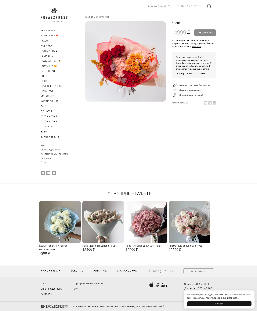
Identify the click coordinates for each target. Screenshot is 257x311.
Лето (44, 81)
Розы (44, 76)
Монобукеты (49, 96)
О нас (43, 162)
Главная (89, 17)
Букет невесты (50, 136)
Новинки (46, 45)
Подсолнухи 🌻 (51, 60)
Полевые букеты (51, 86)
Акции (45, 40)
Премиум (47, 91)
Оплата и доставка (50, 149)
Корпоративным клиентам (54, 154)
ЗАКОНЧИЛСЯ (205, 33)
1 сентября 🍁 (50, 35)
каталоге (196, 46)
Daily (44, 106)
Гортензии (48, 71)
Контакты (46, 158)
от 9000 (46, 126)
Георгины (47, 55)
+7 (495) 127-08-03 (187, 6)
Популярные (50, 271)
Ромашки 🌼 (49, 66)
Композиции (49, 101)
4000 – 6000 (48, 116)
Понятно (219, 304)
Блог (43, 145)
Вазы (44, 131)
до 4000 (46, 111)
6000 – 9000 (48, 121)
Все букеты (48, 30)
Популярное (49, 50)
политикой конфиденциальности (222, 298)
